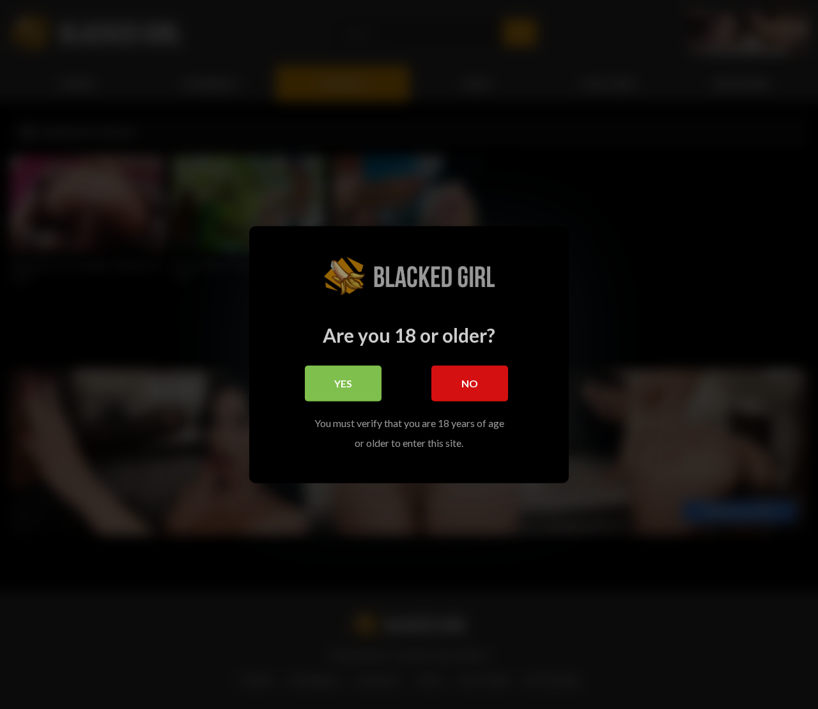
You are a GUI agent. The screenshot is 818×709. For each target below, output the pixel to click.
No (469, 383)
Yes (343, 383)
